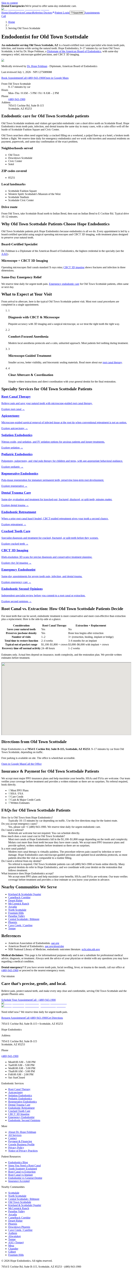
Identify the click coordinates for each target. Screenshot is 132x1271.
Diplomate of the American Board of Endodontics (74, 51)
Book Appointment (11, 77)
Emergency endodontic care (64, 283)
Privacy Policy (16, 1147)
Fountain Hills (16, 912)
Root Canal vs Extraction (22, 1171)
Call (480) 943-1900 (33, 77)
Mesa (11, 1245)
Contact (28, 12)
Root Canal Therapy (19, 1089)
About (11, 12)
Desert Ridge (15, 900)
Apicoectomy (15, 1092)
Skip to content (9, 2)
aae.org (55, 943)
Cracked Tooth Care (19, 1111)
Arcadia (12, 906)
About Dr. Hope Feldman (22, 1132)
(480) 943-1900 (16, 99)
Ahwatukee (14, 1236)
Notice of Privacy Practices (23, 1150)
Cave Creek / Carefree (20, 925)
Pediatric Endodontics (20, 1098)
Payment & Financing (20, 1141)
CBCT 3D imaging (73, 267)
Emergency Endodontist (21, 1117)
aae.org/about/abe (54, 946)
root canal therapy (112, 362)
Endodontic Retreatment (21, 1107)
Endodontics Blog (18, 1162)
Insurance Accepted (19, 1181)
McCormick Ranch (18, 903)
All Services (14, 1135)
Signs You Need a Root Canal (24, 1165)
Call (3, 16)
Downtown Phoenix (19, 1226)
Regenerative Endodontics (22, 1101)
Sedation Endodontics (20, 1095)
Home (4, 12)
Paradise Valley (16, 916)
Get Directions (55, 1017)
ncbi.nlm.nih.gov (91, 949)
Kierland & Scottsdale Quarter (24, 894)
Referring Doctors (42, 12)
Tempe (12, 928)
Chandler (13, 1248)
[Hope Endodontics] (25, 9)
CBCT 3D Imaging (18, 1114)
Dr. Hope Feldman (37, 66)
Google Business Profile (21, 1144)
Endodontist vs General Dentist (25, 1177)
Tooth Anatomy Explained (22, 1168)
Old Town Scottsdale (19, 1202)
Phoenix (12, 922)
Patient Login (62, 12)
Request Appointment (13, 1017)
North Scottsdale (17, 909)
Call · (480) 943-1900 (44, 999)
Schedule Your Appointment (16, 999)
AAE (4, 254)
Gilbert (12, 1251)
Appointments (92, 12)
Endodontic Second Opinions (24, 1120)
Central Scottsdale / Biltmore (23, 919)
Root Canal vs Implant (20, 1174)
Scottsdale (13, 1192)
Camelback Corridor (19, 897)
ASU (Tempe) (16, 1242)
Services (19, 12)
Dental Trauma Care (19, 1104)
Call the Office (34, 763)
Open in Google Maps (56, 77)
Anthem (12, 1233)
